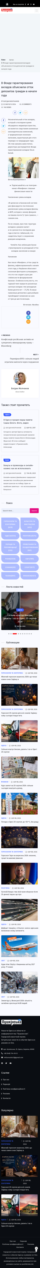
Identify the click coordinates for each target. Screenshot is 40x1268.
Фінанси (29, 576)
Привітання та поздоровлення (30, 547)
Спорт (30, 567)
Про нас (6, 1080)
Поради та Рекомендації (10, 547)
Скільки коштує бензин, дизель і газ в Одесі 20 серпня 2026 (20, 618)
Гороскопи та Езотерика (10, 524)
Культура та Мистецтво (29, 524)
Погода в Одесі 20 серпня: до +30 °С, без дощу (19, 822)
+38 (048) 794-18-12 (10, 1053)
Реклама (6, 1094)
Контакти (6, 1098)
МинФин (35, 305)
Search (34, 511)
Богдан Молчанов (13, 428)
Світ (29, 559)
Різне (10, 559)
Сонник (10, 567)
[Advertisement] (20, 36)
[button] (8, 633)
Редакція (6, 1084)
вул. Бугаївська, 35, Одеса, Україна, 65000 (18, 1049)
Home (3, 60)
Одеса (10, 536)
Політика (29, 536)
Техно (10, 576)
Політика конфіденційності (14, 1089)
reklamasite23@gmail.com (13, 1057)
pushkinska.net (27, 1264)
